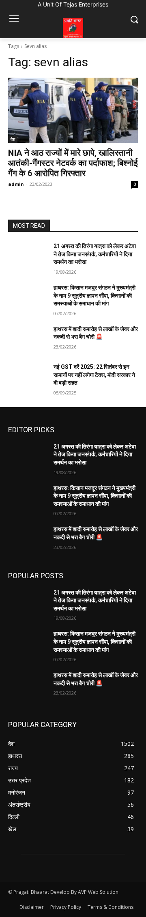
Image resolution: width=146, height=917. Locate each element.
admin (16, 184)
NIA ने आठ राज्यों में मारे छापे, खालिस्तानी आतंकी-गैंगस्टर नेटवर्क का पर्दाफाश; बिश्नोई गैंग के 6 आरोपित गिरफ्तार (73, 163)
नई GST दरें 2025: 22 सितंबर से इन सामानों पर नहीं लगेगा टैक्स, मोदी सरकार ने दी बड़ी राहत (94, 375)
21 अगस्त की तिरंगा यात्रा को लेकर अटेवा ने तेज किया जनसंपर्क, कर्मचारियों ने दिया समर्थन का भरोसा (95, 254)
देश (13, 139)
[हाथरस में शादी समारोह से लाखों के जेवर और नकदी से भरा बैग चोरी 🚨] (27, 339)
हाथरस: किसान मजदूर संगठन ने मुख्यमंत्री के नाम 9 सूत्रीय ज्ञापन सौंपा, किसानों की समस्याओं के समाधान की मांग (94, 295)
